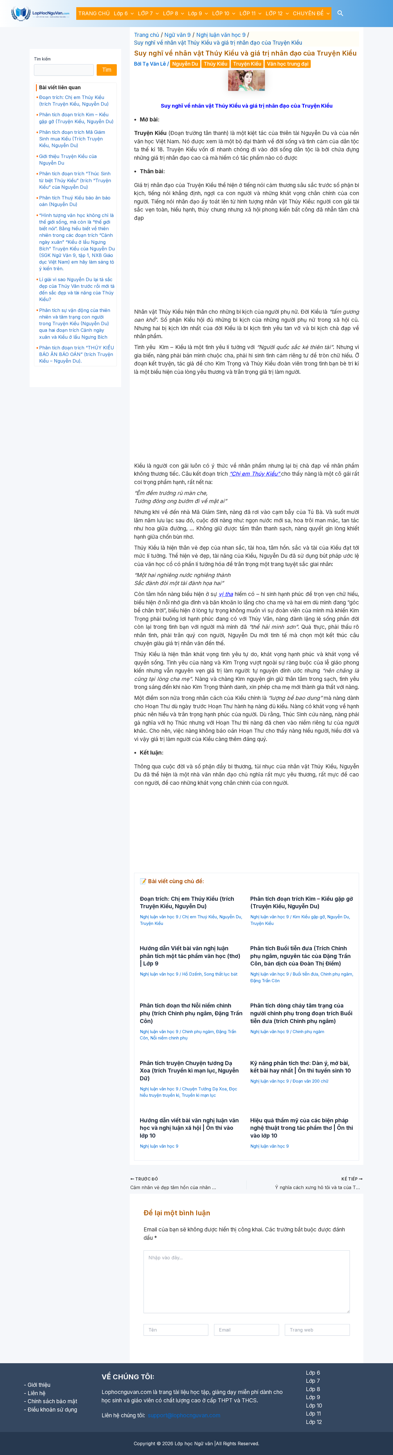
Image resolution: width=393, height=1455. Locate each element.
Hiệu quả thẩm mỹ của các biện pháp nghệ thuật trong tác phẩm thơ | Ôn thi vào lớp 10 (301, 1128)
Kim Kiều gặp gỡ (309, 916)
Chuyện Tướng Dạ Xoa (204, 1089)
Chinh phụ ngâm (336, 974)
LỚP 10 (220, 13)
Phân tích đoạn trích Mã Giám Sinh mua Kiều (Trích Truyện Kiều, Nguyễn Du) (72, 138)
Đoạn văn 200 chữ (310, 1081)
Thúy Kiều (215, 64)
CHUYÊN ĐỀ (308, 13)
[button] (131, 13)
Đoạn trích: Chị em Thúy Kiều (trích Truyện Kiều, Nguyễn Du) (74, 100)
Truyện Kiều (247, 64)
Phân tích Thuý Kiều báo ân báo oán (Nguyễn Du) (74, 201)
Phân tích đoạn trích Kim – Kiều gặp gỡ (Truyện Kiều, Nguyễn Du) (76, 118)
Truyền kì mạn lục (199, 1095)
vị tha (226, 594)
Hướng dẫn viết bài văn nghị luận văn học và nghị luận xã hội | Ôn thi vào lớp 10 (189, 1128)
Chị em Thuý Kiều (199, 916)
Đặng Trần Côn (265, 980)
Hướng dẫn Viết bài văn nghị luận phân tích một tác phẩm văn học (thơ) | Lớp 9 (190, 956)
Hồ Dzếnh (192, 974)
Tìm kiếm (42, 58)
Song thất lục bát (220, 974)
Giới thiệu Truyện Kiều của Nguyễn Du (68, 159)
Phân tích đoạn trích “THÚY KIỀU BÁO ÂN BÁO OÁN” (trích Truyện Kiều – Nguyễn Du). (76, 354)
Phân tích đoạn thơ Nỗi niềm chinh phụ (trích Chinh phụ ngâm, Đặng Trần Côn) (191, 1013)
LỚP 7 (145, 13)
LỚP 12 (274, 13)
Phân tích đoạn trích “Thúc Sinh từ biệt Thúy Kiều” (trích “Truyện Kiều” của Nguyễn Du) (75, 180)
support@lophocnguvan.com (184, 1415)
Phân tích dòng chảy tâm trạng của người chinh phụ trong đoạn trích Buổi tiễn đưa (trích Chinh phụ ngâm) (301, 1013)
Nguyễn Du (185, 64)
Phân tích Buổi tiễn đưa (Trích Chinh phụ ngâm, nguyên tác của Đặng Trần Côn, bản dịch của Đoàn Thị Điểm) (300, 956)
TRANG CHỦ (94, 13)
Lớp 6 (121, 13)
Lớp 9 (195, 13)
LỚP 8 (170, 13)
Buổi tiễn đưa (305, 974)
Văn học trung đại (287, 64)
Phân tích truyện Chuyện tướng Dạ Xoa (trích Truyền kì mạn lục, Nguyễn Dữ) (189, 1071)
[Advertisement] (246, 265)
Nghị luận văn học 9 (159, 916)
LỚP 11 (247, 13)
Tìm (106, 69)
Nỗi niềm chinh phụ (169, 1038)
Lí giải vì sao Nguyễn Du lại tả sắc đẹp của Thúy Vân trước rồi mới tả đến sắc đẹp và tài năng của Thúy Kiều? (77, 289)
